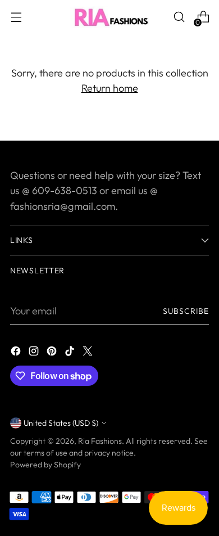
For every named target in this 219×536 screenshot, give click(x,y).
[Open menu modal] (16, 17)
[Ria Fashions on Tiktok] (70, 353)
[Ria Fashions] (109, 17)
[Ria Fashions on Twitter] (88, 353)
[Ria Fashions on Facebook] (17, 353)
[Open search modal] (178, 17)
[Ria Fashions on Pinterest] (53, 353)
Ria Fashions (100, 441)
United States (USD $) (61, 423)
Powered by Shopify (45, 465)
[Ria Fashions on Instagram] (35, 353)
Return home (109, 88)
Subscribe (186, 311)
